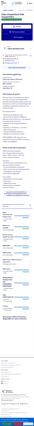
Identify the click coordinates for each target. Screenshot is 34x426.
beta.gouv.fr (4, 404)
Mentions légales (5, 414)
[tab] (17, 205)
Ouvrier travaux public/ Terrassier (8, 236)
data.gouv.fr (14, 404)
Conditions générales (6, 416)
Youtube (5, 383)
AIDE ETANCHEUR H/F (8, 296)
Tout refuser (18, 424)
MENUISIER (6, 246)
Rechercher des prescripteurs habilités (10, 365)
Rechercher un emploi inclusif (8, 363)
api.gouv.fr (23, 404)
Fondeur (5, 306)
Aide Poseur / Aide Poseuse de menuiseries (12, 261)
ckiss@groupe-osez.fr (10, 58)
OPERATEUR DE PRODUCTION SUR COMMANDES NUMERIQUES (8, 282)
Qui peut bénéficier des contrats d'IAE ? (10, 374)
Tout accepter (6, 424)
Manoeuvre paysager (6, 227)
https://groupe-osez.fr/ (11, 63)
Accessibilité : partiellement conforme (10, 409)
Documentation (5, 372)
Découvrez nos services (6, 400)
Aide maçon (6, 269)
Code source (4, 411)
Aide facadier (7, 253)
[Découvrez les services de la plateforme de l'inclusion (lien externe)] (7, 391)
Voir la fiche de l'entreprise (17, 68)
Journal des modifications (7, 367)
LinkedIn (5, 381)
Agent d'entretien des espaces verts (7, 214)
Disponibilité (4, 376)
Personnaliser (28, 424)
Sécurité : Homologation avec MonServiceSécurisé (13, 412)
